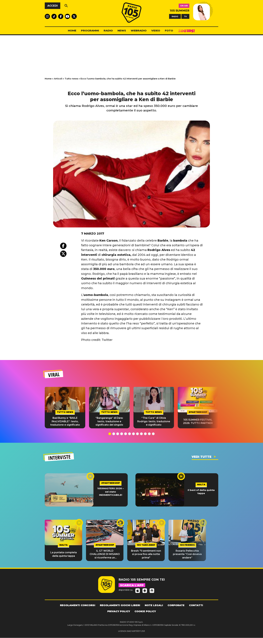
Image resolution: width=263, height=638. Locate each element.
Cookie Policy (145, 611)
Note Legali (154, 605)
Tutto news (71, 78)
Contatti (196, 605)
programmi (90, 30)
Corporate (176, 605)
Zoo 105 (186, 31)
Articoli (58, 78)
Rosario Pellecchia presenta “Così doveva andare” (187, 554)
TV (185, 16)
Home (48, 78)
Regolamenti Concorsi (77, 605)
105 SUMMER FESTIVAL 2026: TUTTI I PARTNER (198, 421)
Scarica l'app (132, 585)
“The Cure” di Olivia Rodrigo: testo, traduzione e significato (153, 421)
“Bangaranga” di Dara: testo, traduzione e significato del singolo (109, 421)
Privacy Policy (118, 611)
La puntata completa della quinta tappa (63, 554)
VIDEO (155, 30)
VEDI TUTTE (201, 457)
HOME (72, 30)
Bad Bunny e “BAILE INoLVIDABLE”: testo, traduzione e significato (65, 421)
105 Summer (179, 10)
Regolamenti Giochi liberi (120, 605)
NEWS (121, 30)
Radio (108, 30)
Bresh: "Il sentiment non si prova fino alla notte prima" (146, 554)
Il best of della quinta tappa (201, 492)
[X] (63, 254)
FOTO (169, 30)
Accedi (52, 5)
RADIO (175, 16)
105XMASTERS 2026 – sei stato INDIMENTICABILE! (110, 491)
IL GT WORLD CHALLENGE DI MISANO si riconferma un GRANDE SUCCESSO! (105, 554)
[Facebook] (63, 246)
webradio (139, 30)
